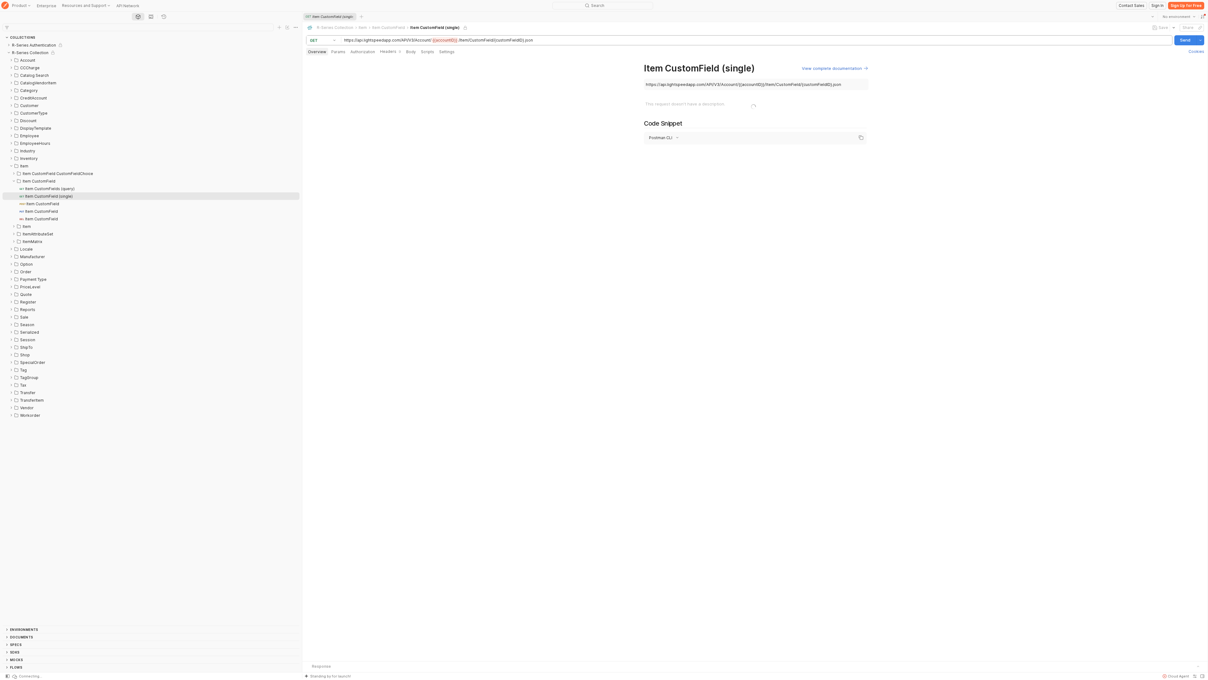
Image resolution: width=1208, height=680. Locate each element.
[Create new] (279, 27)
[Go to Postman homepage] (5, 6)
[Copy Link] (1200, 27)
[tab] (138, 16)
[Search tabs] (1152, 16)
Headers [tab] (390, 51)
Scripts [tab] (427, 51)
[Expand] (8, 45)
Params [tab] (338, 51)
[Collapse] (8, 52)
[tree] (151, 333)
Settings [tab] (447, 51)
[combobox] (1178, 16)
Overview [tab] (317, 51)
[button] (1202, 16)
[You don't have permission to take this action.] (361, 16)
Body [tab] (411, 51)
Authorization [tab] (362, 51)
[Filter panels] (7, 27)
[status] (26, 676)
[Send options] (1200, 40)
